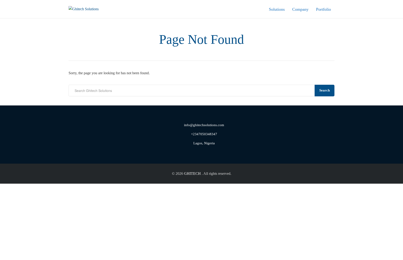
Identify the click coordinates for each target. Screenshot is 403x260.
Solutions (277, 9)
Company (300, 9)
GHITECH (192, 174)
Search (324, 90)
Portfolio (323, 9)
